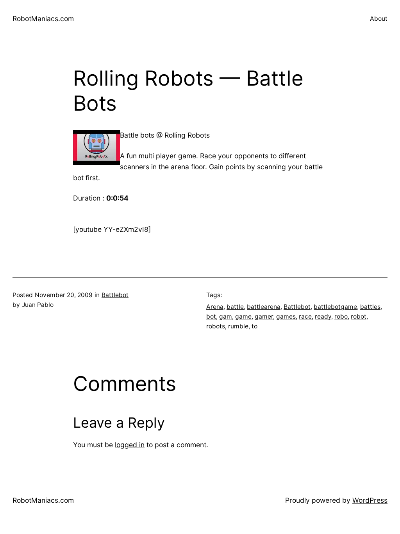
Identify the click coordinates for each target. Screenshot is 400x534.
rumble (238, 326)
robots (215, 326)
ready (323, 316)
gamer (264, 316)
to (254, 326)
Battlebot (115, 295)
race (305, 316)
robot (358, 316)
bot (211, 316)
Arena (214, 306)
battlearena (263, 306)
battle (235, 306)
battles (370, 306)
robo (341, 316)
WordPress (370, 500)
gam (225, 316)
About (379, 18)
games (286, 316)
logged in (130, 445)
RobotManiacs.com (43, 18)
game (243, 316)
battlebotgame (335, 306)
